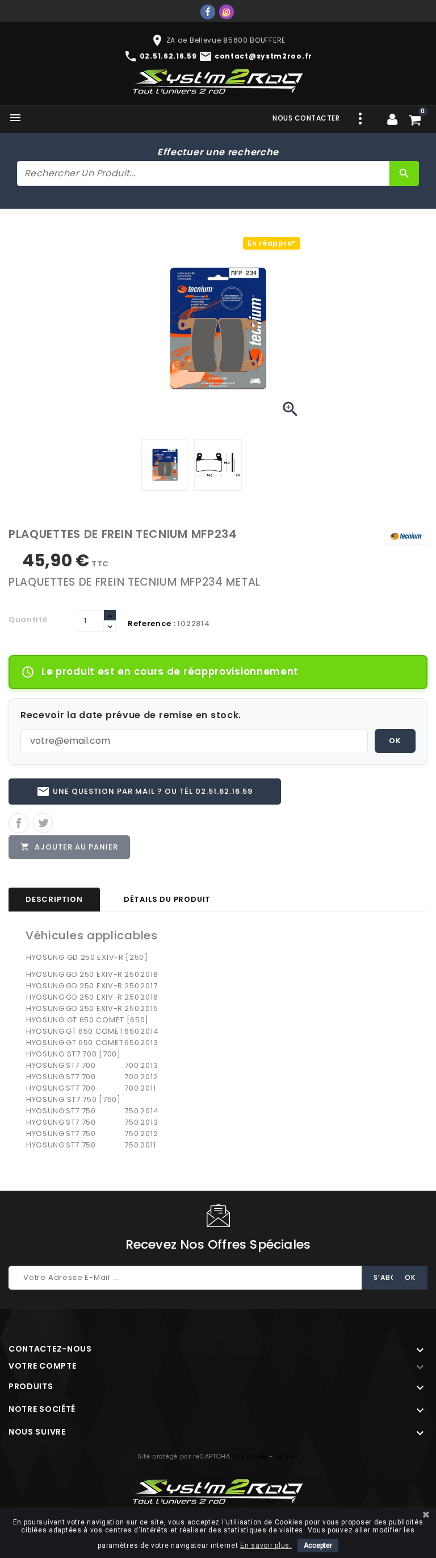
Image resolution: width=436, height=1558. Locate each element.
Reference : (151, 623)
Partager (18, 823)
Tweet (42, 823)
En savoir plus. (266, 1545)
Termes (287, 1456)
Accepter (318, 1545)
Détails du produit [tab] (167, 899)
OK (395, 740)
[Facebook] (207, 12)
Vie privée (250, 1456)
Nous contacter (305, 118)
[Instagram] (226, 12)
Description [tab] (54, 899)
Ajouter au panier (69, 847)
